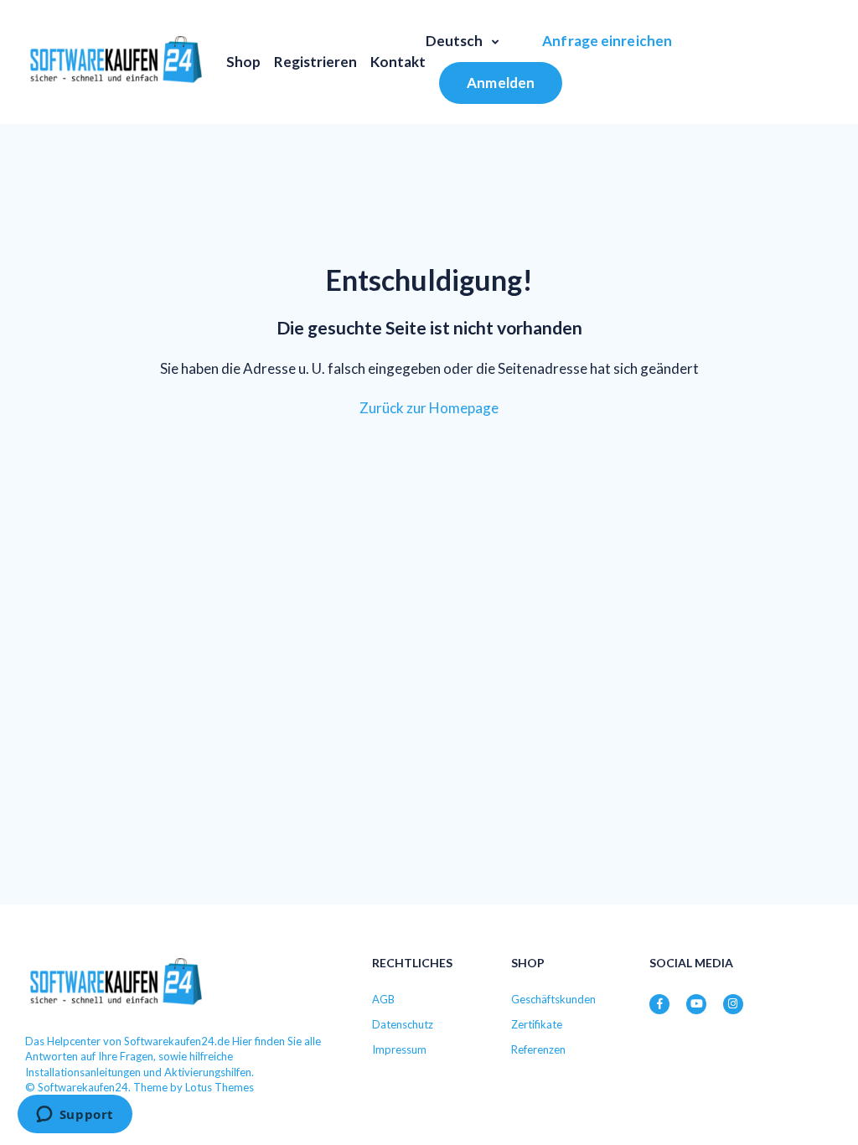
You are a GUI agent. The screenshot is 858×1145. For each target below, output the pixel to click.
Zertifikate (536, 1024)
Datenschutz (402, 1024)
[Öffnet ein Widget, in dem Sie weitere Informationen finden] (74, 1116)
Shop (243, 61)
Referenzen (538, 1049)
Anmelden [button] (501, 82)
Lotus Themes (219, 1087)
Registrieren (315, 61)
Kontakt (398, 61)
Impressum (399, 1049)
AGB (383, 999)
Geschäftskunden (553, 999)
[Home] (115, 62)
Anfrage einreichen (607, 40)
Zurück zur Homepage (429, 408)
